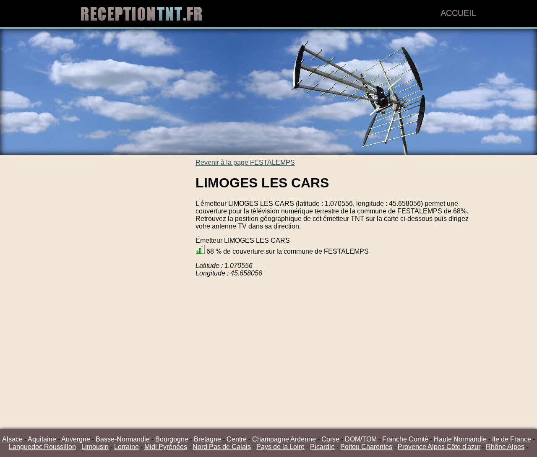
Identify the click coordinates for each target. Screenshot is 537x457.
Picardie (322, 446)
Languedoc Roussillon (42, 446)
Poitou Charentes (366, 446)
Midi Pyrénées (165, 446)
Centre (237, 439)
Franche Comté (405, 439)
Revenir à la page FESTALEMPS (245, 162)
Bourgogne (171, 439)
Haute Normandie (461, 439)
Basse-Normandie (123, 439)
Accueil (458, 13)
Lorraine (126, 446)
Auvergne (75, 439)
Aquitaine (42, 439)
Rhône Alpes (505, 446)
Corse (330, 439)
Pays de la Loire (280, 446)
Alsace (12, 439)
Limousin (95, 446)
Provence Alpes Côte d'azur (439, 446)
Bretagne (207, 439)
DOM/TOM (361, 439)
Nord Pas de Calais (222, 446)
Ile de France (511, 439)
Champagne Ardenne (284, 439)
